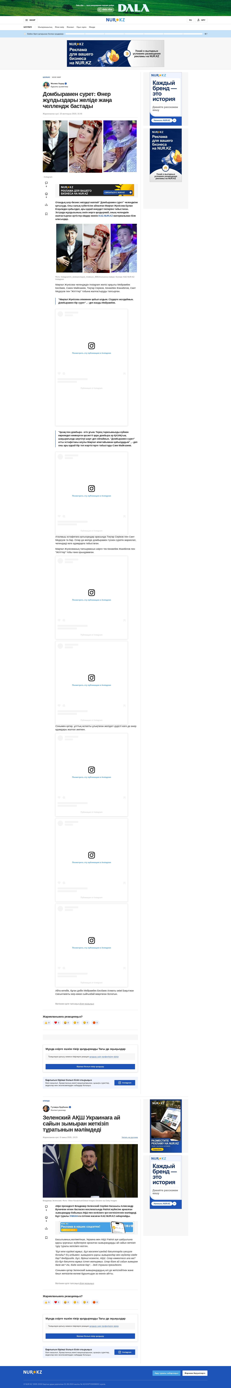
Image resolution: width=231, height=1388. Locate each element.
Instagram (126, 1083)
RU (190, 20)
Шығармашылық (45, 27)
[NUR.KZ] (115, 20)
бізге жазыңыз (87, 1004)
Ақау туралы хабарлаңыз (166, 1373)
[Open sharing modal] (46, 204)
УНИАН (74, 1216)
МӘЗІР (32, 20)
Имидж (92, 27)
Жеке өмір (59, 27)
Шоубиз (28, 27)
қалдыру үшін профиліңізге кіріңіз (104, 1057)
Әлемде (46, 1101)
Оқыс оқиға (81, 27)
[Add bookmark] (46, 214)
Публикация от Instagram (92, 388)
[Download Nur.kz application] (115, 8)
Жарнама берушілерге (195, 1373)
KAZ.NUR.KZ (106, 215)
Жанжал (70, 27)
